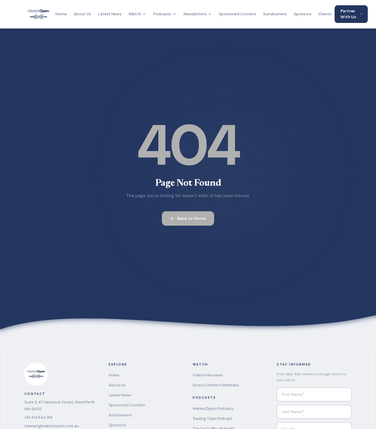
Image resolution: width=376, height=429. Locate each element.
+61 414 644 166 (38, 417)
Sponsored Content (237, 13)
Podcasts (162, 13)
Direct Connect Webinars (216, 385)
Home (61, 13)
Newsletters (195, 13)
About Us (82, 13)
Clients (325, 13)
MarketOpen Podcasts (213, 408)
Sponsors (302, 13)
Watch (135, 13)
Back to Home (191, 218)
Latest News (110, 13)
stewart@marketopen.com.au (51, 425)
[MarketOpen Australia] (38, 14)
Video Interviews (208, 375)
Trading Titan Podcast (212, 418)
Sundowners (275, 13)
